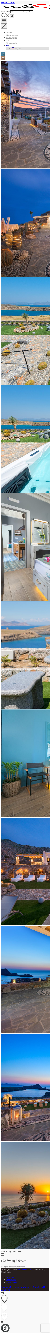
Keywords (5, 11)
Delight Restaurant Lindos (13, 1266)
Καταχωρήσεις (12, 35)
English (17, 48)
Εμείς (8, 40)
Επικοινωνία (11, 43)
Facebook (10, 1277)
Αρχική (9, 32)
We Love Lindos (24, 1269)
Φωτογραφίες (11, 38)
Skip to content (8, 2)
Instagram (11, 1279)
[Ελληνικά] (7, 46)
